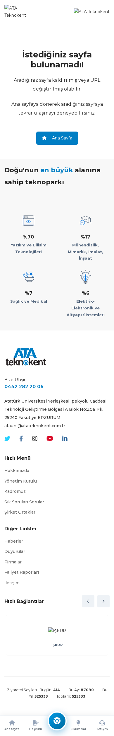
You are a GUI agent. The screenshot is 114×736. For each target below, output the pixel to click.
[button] (88, 601)
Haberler (13, 541)
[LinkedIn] (64, 438)
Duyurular (14, 551)
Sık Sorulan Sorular (24, 502)
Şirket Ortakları (20, 512)
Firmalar (13, 562)
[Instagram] (34, 438)
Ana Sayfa (61, 138)
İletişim (12, 582)
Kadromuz (15, 491)
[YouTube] (50, 438)
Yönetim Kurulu (20, 481)
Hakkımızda (16, 470)
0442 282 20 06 (24, 386)
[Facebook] (21, 438)
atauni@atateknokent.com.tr (34, 425)
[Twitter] (7, 438)
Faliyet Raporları (21, 572)
